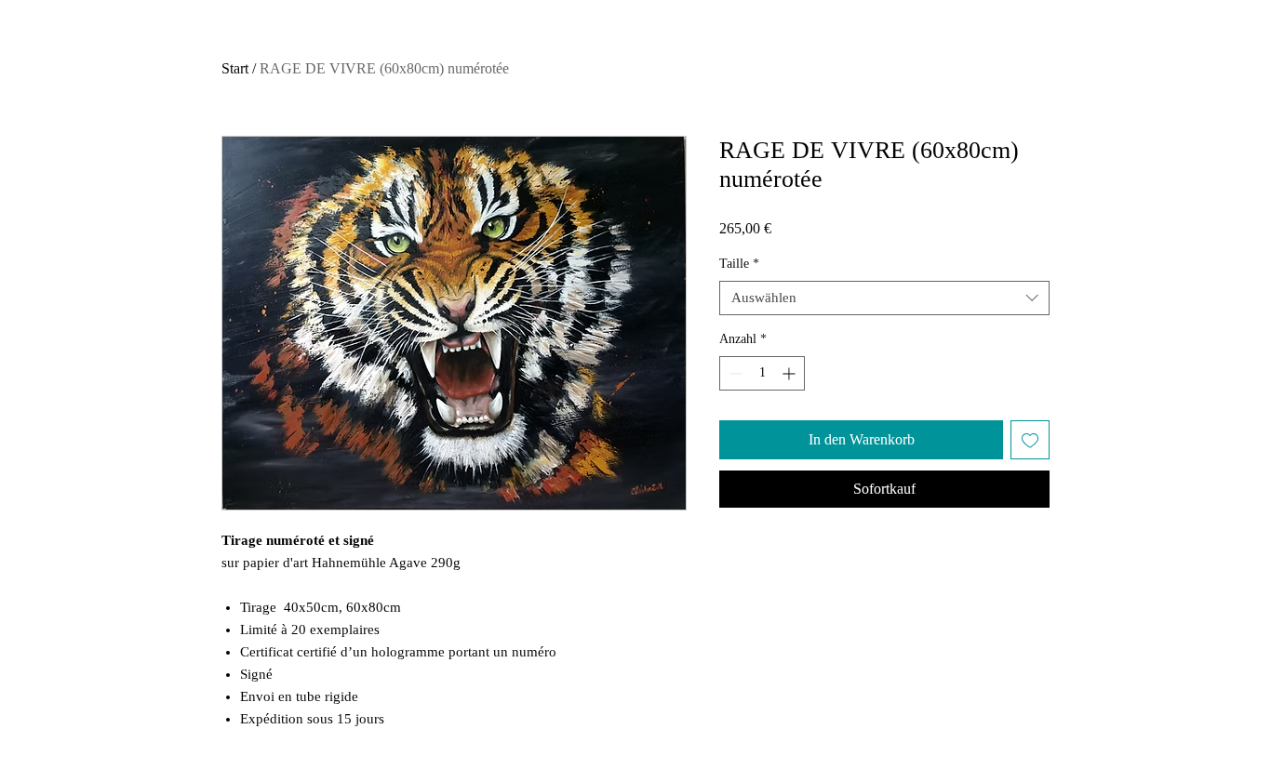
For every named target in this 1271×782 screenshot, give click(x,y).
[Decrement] (733, 373)
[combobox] (884, 298)
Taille (739, 264)
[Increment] (790, 373)
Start (234, 68)
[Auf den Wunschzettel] (1030, 439)
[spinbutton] (762, 373)
